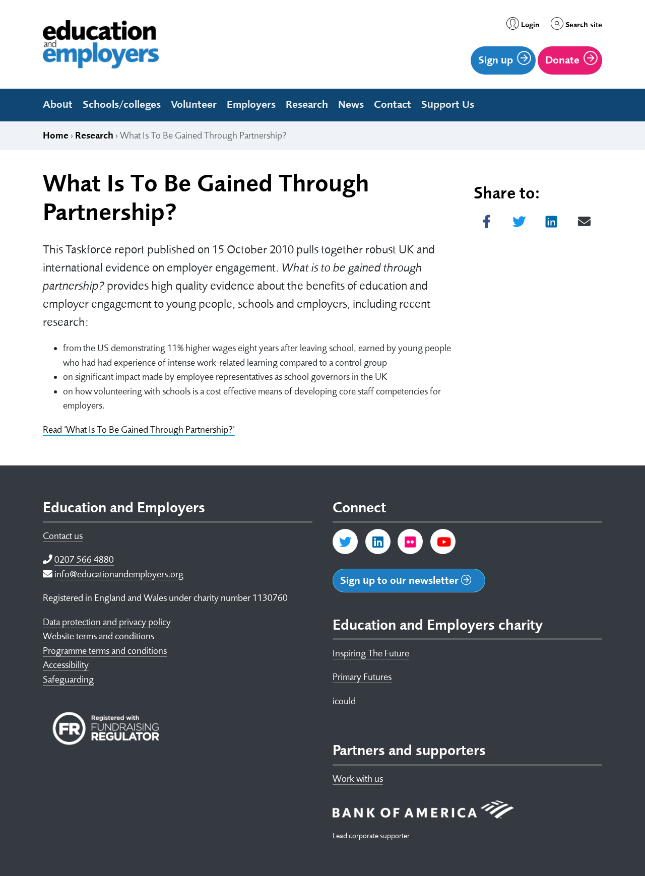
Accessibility (66, 664)
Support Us (447, 104)
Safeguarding (68, 679)
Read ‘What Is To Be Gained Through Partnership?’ (139, 429)
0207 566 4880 (84, 559)
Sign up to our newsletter (400, 580)
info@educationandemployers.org (118, 574)
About (58, 104)
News (351, 104)
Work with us (358, 778)
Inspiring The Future (371, 653)
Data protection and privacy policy (107, 622)
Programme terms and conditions (105, 650)
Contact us (63, 536)
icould (344, 701)
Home (56, 135)
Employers (251, 104)
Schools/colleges (122, 104)
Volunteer (194, 104)
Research (307, 104)
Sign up (495, 60)
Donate (562, 60)
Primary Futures (362, 677)
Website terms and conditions (98, 636)
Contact (392, 104)
